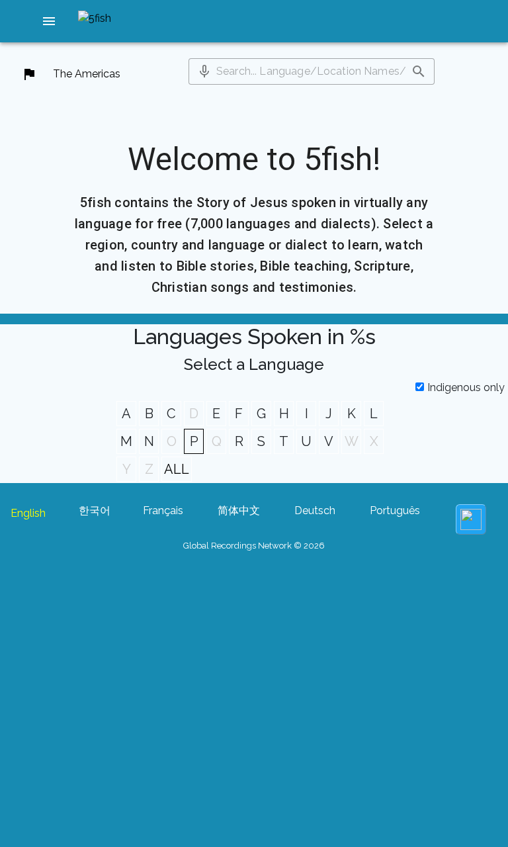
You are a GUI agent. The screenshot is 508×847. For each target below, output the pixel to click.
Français (163, 510)
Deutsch (314, 510)
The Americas (86, 73)
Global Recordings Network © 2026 (254, 546)
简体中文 (239, 510)
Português (395, 510)
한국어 (94, 510)
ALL (176, 469)
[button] (49, 21)
